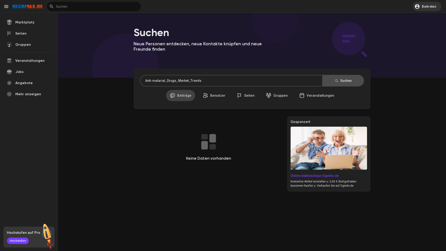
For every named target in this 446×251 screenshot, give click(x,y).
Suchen (346, 81)
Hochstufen (18, 240)
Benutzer (217, 95)
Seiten (249, 95)
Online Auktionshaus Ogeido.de (315, 176)
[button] (427, 6)
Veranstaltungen (320, 95)
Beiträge (183, 95)
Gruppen (280, 95)
